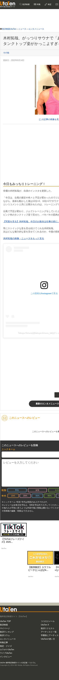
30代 (37, 496)
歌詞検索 (26, 4)
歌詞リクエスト (48, 628)
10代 (13, 496)
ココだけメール (48, 621)
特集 (38, 4)
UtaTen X (45, 625)
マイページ (5, 628)
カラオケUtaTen (7, 649)
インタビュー (6, 657)
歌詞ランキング (7, 632)
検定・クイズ (6, 646)
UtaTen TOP (5, 621)
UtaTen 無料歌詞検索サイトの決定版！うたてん (18, 663)
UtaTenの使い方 (48, 639)
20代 (25, 496)
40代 (50, 496)
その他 (6, 53)
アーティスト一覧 (49, 632)
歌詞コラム (5, 635)
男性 (17, 490)
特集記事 (4, 642)
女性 (37, 490)
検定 (49, 4)
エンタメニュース (8, 639)
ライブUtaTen (6, 653)
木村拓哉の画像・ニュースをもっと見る (23, 238)
